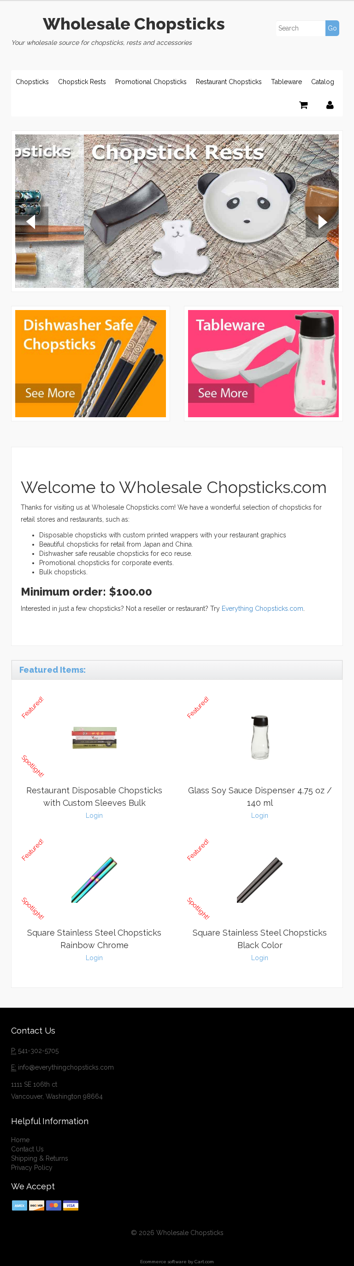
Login (94, 815)
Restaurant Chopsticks (229, 81)
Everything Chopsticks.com (262, 608)
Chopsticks (32, 81)
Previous (31, 223)
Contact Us (27, 1149)
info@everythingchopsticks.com (66, 1067)
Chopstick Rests (82, 81)
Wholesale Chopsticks (134, 23)
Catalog (322, 81)
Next (322, 223)
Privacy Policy (32, 1167)
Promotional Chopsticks (151, 81)
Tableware (286, 81)
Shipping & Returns (39, 1158)
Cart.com (204, 1261)
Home (20, 1140)
